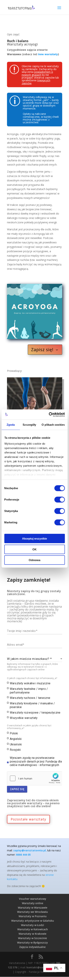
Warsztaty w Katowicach (32, 929)
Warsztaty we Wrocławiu (32, 912)
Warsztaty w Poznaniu (33, 916)
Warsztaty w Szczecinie (32, 938)
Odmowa (34, 560)
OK (34, 549)
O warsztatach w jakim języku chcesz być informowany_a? (29, 727)
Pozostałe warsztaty (28, 819)
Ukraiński (16, 744)
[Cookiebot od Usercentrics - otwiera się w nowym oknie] (49, 414)
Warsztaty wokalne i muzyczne (30, 683)
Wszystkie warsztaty (24, 718)
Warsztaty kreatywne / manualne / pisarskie (32, 705)
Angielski (16, 739)
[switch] (59, 500)
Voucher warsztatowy (32, 898)
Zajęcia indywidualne (32, 947)
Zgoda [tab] (11, 424)
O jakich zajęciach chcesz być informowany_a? (32, 678)
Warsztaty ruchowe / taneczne (30, 698)
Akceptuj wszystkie (34, 538)
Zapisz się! (42, 349)
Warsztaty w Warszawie (32, 907)
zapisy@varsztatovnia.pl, (30, 850)
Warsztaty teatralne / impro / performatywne (29, 690)
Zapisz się (17, 789)
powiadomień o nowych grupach (37, 73)
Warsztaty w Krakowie (32, 933)
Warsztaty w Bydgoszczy (32, 942)
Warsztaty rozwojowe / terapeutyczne (35, 712)
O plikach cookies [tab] (53, 424)
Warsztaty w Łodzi (32, 925)
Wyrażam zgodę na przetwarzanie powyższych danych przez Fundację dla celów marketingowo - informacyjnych (36, 761)
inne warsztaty (48, 54)
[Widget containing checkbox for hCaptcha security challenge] (34, 778)
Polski (14, 733)
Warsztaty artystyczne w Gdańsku (32, 920)
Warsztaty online (32, 903)
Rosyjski (15, 749)
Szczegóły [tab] (29, 424)
